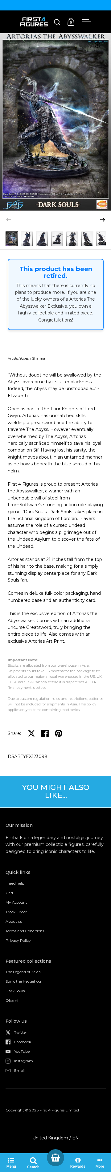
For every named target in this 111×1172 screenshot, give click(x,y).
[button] (103, 220)
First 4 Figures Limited (59, 1110)
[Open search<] (57, 22)
